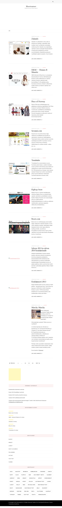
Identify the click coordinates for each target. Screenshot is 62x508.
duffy (11, 474)
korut (24, 481)
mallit (18, 484)
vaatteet (26, 494)
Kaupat (44, 36)
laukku (49, 481)
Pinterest (41, 350)
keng (18, 478)
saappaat (48, 491)
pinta (32, 491)
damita (50, 471)
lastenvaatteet (39, 481)
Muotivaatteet (31, 6)
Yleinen (10, 462)
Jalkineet (49, 474)
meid (24, 484)
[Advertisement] (31, 18)
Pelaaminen (12, 452)
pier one (26, 491)
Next (37, 363)
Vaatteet (11, 458)
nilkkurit (44, 488)
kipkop (40, 478)
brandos (25, 471)
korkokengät (48, 478)
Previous (13, 363)
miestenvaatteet (42, 484)
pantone (19, 491)
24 (33, 363)
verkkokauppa (42, 494)
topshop (12, 494)
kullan (31, 481)
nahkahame (19, 488)
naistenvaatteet (29, 488)
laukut (12, 484)
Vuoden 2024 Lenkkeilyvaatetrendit (17, 397)
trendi (19, 494)
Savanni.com (36, 131)
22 (26, 363)
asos (11, 471)
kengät (25, 478)
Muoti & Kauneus (13, 449)
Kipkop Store (36, 190)
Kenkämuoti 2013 (38, 282)
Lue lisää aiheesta (36, 58)
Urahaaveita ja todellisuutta (16, 402)
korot (11, 481)
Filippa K (23, 474)
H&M (30, 474)
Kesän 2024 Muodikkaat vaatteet (16, 392)
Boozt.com (35, 219)
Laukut (45, 305)
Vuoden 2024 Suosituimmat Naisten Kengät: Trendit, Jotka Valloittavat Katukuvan (27, 400)
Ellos (10, 426)
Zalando (34, 39)
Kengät (44, 245)
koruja (18, 481)
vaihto (33, 494)
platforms (40, 491)
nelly (38, 488)
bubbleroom (34, 471)
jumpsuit (12, 478)
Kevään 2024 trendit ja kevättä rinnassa (18, 395)
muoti (11, 488)
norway (12, 491)
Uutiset (11, 455)
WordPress (16, 504)
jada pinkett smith (39, 474)
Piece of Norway (38, 101)
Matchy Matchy (38, 307)
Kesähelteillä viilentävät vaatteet (16, 389)
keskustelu (32, 478)
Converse (42, 471)
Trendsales (35, 160)
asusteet (17, 471)
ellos (17, 474)
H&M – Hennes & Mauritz (14, 417)
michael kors (31, 484)
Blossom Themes (49, 502)
